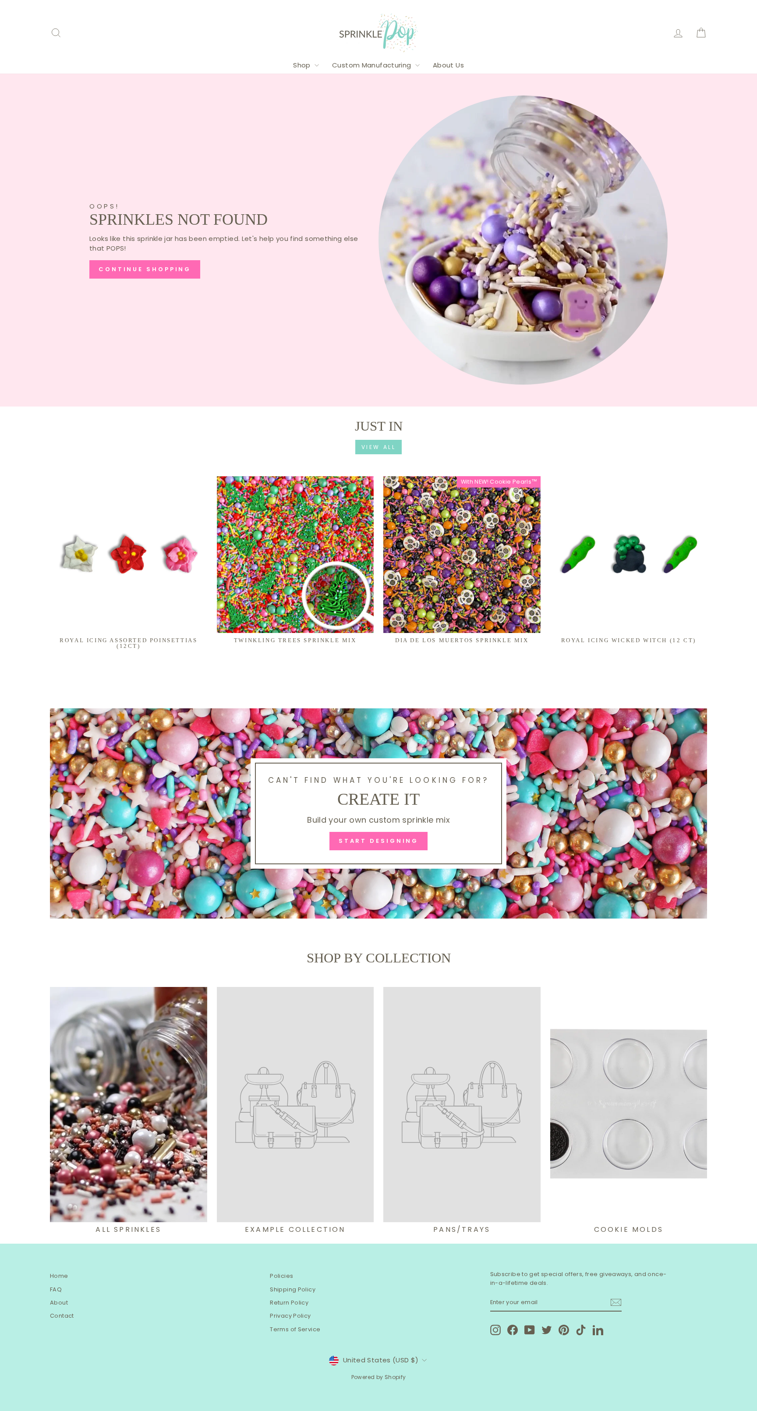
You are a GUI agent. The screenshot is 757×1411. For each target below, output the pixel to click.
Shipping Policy (292, 1289)
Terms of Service (295, 1329)
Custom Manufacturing (372, 65)
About (59, 1302)
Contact (62, 1315)
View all (378, 447)
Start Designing (379, 841)
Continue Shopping (145, 269)
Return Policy (289, 1302)
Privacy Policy (290, 1315)
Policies (281, 1276)
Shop (302, 65)
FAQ (56, 1289)
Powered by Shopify (378, 1377)
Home (59, 1276)
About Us (448, 65)
